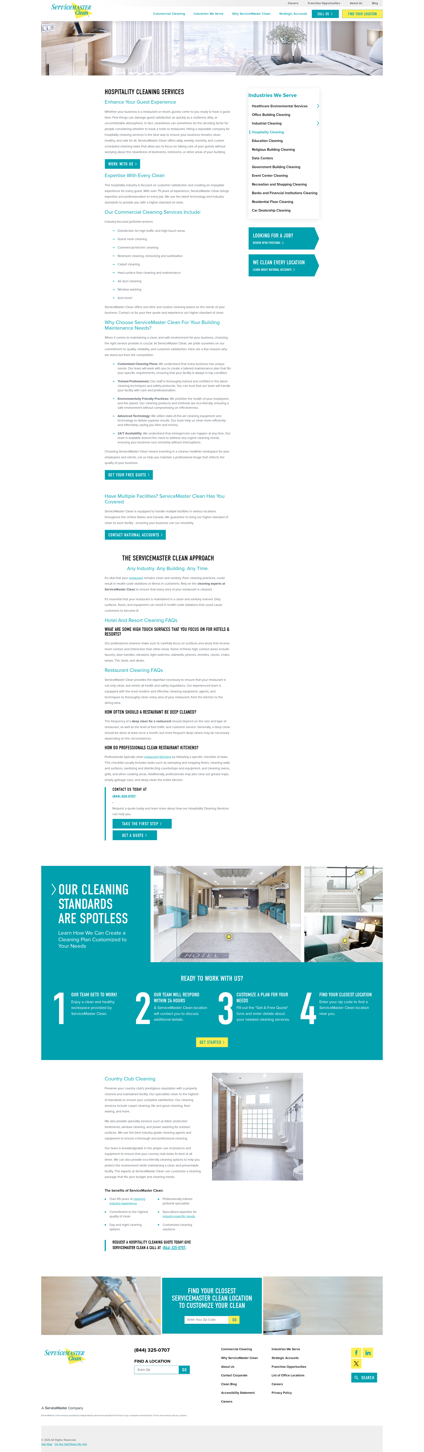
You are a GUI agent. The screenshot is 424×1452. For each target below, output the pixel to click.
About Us (356, 3)
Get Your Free (127, 475)
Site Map (46, 1444)
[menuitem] (169, 14)
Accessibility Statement (238, 1393)
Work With (120, 164)
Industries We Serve (208, 14)
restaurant (136, 578)
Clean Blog (229, 1384)
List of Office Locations (288, 1375)
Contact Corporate (234, 1375)
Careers (293, 3)
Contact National (133, 535)
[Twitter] (356, 1363)
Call (323, 14)
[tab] (317, 106)
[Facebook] (356, 1352)
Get (210, 1042)
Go (234, 1320)
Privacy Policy (282, 1393)
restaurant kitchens (157, 757)
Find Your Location (362, 14)
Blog (375, 3)
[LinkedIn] (368, 1352)
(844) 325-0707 (174, 1247)
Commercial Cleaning (169, 14)
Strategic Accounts (293, 14)
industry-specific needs (179, 1216)
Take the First (140, 823)
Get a (133, 835)
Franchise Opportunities (324, 3)
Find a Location (152, 1361)
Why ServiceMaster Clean (251, 14)
